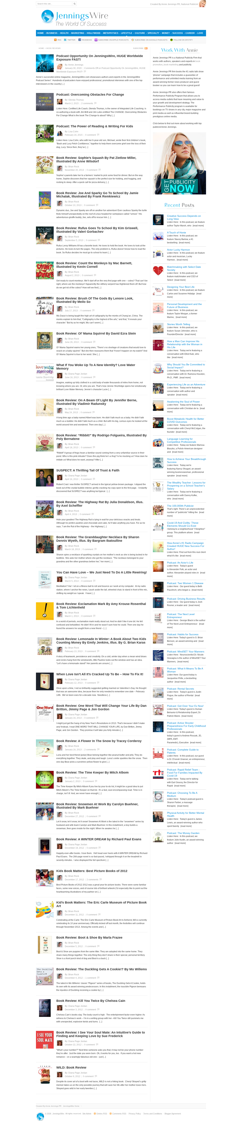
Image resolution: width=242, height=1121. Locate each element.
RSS (59, 40)
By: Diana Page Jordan (76, 374)
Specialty (153, 33)
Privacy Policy (135, 1113)
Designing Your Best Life (181, 286)
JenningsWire (58, 1113)
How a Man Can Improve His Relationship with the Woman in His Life (184, 344)
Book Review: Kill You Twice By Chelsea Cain (90, 1001)
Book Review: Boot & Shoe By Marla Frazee (89, 937)
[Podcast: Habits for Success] (158, 639)
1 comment (90, 978)
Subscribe (138, 48)
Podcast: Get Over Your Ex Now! (185, 705)
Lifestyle (126, 33)
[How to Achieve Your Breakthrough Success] (158, 463)
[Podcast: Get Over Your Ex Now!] (158, 710)
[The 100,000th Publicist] (158, 510)
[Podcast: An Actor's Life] (158, 567)
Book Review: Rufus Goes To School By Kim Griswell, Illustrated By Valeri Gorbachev (97, 229)
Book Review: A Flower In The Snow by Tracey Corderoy (99, 741)
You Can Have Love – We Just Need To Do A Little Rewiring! (101, 572)
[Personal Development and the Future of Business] (158, 309)
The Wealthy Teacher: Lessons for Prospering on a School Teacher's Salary (186, 485)
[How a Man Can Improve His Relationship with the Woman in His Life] (158, 346)
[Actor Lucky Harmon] (158, 254)
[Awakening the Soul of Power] (158, 406)
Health (64, 33)
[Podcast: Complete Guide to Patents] (158, 754)
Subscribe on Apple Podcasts (113, 40)
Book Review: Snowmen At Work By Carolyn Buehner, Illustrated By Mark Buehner (97, 805)
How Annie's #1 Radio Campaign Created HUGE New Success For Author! (185, 546)
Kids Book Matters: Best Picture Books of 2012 (91, 871)
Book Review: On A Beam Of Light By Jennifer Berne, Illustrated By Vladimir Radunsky (96, 402)
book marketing (171, 64)
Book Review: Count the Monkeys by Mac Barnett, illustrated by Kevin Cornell (94, 264)
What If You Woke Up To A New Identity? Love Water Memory (95, 366)
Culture (140, 33)
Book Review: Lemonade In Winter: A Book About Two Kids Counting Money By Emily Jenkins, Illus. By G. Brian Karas (101, 640)
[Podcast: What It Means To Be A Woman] (158, 673)
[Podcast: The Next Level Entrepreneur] (158, 619)
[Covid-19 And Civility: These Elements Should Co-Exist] (158, 527)
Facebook (87, 40)
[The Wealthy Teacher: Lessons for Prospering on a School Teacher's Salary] (158, 487)
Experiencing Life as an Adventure (186, 384)
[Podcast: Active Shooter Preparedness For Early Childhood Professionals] (158, 727)
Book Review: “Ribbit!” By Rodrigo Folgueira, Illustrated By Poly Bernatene (101, 437)
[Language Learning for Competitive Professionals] (158, 443)
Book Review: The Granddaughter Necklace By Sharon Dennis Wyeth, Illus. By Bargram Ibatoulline (97, 538)
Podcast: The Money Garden (183, 833)
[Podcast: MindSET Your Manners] (158, 656)
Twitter (71, 40)
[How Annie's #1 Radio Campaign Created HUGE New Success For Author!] (158, 547)
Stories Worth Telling (178, 324)
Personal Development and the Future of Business (184, 305)
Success (177, 33)
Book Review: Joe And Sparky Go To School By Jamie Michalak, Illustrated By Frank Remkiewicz (97, 194)
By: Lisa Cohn (71, 131)
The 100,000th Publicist (180, 505)
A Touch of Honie (176, 232)
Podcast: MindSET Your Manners (185, 651)
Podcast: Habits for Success (182, 634)
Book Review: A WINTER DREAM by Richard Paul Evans (98, 839)
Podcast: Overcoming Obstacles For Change (90, 94)
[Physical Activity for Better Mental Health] (158, 817)
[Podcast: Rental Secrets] (158, 693)
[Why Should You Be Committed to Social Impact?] (158, 369)
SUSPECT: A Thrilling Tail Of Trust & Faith (87, 470)
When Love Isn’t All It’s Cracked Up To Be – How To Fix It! (99, 674)
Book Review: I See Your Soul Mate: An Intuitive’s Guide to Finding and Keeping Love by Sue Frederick (100, 1034)
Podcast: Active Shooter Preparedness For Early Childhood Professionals (186, 725)
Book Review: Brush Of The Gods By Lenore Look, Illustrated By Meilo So (94, 300)
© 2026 (48, 1113)
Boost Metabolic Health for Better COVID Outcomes (185, 420)
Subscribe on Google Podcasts (151, 40)
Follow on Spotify (183, 40)
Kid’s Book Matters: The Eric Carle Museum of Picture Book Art (101, 904)
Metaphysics (110, 33)
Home (40, 33)
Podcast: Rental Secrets (180, 688)
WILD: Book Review (71, 1067)
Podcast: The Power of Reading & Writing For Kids (94, 126)
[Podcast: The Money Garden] (158, 837)
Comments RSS (119, 1113)
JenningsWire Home (71, 1106)
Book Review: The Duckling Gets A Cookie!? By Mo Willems (101, 969)
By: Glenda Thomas (74, 100)
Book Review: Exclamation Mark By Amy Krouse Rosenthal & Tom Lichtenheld (101, 605)
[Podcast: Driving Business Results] (158, 603)
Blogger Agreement (173, 1113)
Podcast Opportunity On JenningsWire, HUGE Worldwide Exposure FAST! (99, 57)
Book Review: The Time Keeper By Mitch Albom (92, 772)
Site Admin (86, 1113)
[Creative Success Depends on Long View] (158, 220)
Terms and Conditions (152, 1113)
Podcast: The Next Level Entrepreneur (181, 616)
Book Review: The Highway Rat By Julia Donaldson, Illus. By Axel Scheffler (99, 503)
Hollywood (93, 33)
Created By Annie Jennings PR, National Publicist (174, 4)
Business (51, 33)
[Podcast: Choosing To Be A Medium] (158, 797)
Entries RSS (102, 1113)
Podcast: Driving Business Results (186, 598)
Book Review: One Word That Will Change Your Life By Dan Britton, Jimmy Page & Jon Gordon (101, 707)
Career (190, 33)
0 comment (90, 135)
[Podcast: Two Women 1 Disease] (158, 588)
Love (200, 33)
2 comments (87, 103)
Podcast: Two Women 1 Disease (185, 583)
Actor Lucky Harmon (178, 249)
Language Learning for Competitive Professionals (181, 440)
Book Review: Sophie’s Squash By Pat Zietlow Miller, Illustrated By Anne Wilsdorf (96, 159)
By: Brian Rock (72, 166)
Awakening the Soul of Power (183, 401)
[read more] (198, 225)
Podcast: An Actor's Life (180, 562)
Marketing (77, 33)
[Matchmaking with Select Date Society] (158, 271)
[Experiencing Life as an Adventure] (158, 389)
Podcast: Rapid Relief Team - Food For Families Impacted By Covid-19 (184, 772)
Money (166, 33)
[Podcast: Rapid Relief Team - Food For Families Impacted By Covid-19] (158, 774)
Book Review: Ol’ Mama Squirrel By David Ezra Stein (96, 333)
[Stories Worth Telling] (158, 329)
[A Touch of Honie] (158, 237)
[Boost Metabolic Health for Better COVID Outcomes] (158, 423)
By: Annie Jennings (74, 65)
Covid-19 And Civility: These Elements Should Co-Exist (182, 524)
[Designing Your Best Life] (158, 291)
